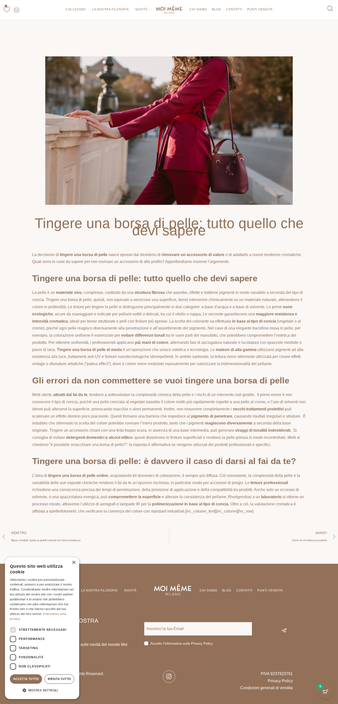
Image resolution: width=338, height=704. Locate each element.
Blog (216, 9)
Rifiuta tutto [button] (59, 679)
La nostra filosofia (110, 9)
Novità (141, 9)
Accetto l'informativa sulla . (182, 643)
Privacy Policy (202, 643)
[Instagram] (169, 676)
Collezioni (76, 9)
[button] (42, 690)
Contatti (234, 9)
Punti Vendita (260, 9)
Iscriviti (297, 630)
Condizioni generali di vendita (266, 688)
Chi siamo (198, 9)
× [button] (73, 562)
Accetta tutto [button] (26, 679)
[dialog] (42, 628)
